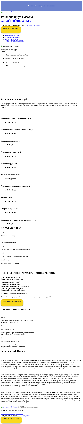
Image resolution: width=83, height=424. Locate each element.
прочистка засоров (11, 39)
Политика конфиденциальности (12, 414)
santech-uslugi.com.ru (16, 20)
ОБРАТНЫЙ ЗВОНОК (11, 418)
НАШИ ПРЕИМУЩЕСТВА (14, 41)
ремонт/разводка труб (12, 35)
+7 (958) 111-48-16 (33, 25)
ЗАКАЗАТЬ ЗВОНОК (11, 28)
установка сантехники (12, 37)
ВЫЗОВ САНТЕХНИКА (12, 301)
